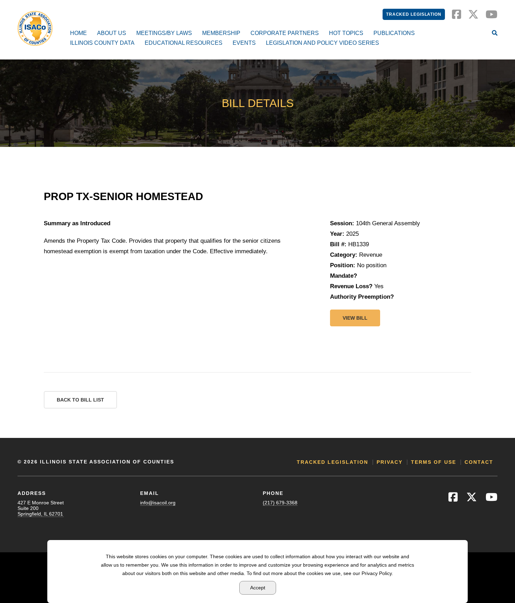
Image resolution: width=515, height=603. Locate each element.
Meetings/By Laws (164, 33)
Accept (257, 587)
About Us (111, 33)
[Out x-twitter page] (473, 16)
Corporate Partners (284, 33)
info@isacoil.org (158, 502)
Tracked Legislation (413, 14)
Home (78, 33)
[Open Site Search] (494, 33)
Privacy (390, 462)
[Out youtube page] (491, 16)
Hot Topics (346, 33)
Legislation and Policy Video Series (322, 43)
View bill (355, 318)
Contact (479, 462)
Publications (394, 33)
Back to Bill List (80, 400)
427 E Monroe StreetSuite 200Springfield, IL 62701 (41, 508)
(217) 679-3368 (280, 502)
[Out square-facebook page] (456, 16)
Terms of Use (433, 462)
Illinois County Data (102, 43)
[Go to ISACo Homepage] (35, 28)
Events (244, 43)
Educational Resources (183, 43)
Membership (221, 33)
